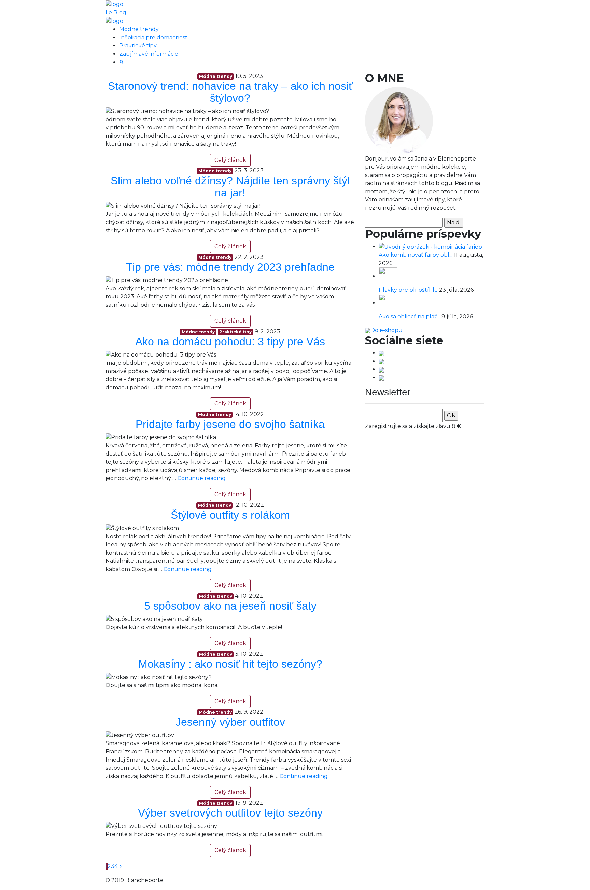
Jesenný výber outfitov (230, 722)
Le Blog (116, 12)
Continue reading (202, 478)
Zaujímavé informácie (148, 54)
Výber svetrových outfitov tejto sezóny (230, 813)
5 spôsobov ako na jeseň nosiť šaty (230, 606)
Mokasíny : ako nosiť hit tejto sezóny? (230, 664)
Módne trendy (139, 29)
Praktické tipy (138, 45)
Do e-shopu (386, 330)
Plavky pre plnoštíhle (409, 290)
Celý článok (230, 160)
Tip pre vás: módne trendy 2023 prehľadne (230, 267)
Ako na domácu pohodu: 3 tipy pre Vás (230, 341)
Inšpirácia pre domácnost (153, 37)
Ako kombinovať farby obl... (416, 255)
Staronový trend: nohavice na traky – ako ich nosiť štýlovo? (230, 92)
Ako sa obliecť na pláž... (410, 316)
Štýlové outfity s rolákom (230, 515)
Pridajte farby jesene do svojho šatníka (230, 424)
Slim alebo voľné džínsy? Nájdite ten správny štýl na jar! (230, 187)
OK (451, 415)
